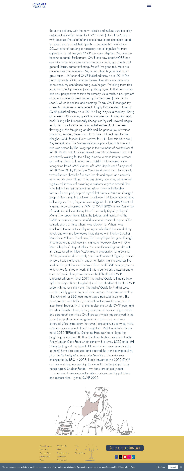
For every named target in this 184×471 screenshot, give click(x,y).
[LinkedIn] (133, 457)
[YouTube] (125, 457)
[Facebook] (116, 457)
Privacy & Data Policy (126, 467)
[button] (149, 5)
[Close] (180, 467)
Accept (173, 467)
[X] (120, 457)
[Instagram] (129, 457)
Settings (161, 467)
